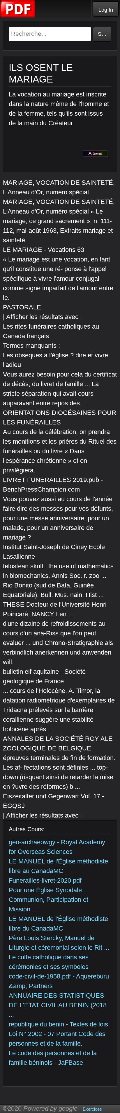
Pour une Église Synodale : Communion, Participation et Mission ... (48, 899)
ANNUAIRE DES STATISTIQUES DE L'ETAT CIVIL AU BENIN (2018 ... (58, 1005)
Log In (105, 10)
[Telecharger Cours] (18, 16)
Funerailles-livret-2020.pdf (45, 880)
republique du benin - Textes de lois (58, 1024)
